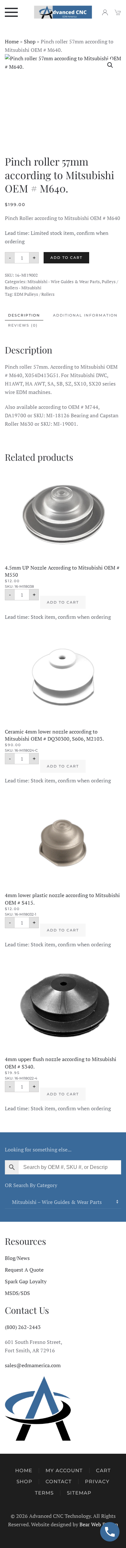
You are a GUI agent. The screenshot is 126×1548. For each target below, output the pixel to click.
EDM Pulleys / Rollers (34, 294)
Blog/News (17, 1258)
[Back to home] (63, 12)
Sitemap (79, 1493)
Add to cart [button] (63, 602)
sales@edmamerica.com (33, 1365)
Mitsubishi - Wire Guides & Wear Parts (63, 281)
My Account (64, 1470)
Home (12, 41)
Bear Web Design (98, 1524)
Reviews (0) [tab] (23, 325)
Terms (44, 1493)
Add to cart (66, 257)
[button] (11, 12)
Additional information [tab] (85, 315)
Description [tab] (24, 315)
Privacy (97, 1481)
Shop (30, 41)
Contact (59, 1481)
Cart (103, 1470)
